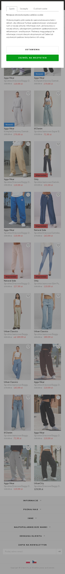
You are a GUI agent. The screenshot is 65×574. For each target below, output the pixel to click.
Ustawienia (32, 49)
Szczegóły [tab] (24, 8)
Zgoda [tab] (12, 8)
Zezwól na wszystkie (32, 58)
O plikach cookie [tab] (40, 8)
